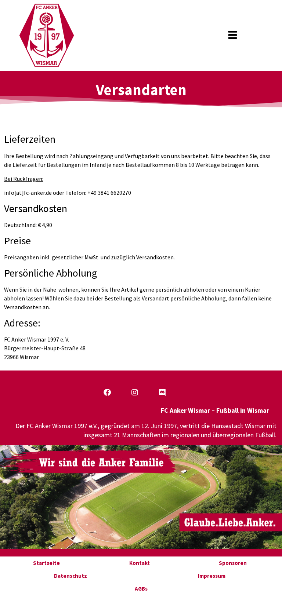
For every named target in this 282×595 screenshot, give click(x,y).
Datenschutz (70, 575)
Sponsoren (233, 562)
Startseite (46, 562)
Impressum (211, 575)
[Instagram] (134, 392)
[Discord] (162, 392)
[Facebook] (107, 392)
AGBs (141, 588)
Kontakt (139, 562)
